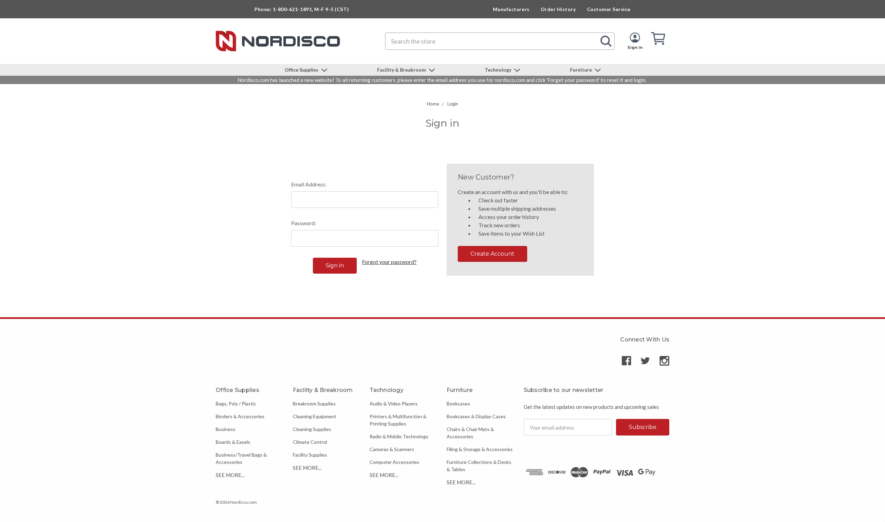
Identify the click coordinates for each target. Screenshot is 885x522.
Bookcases (458, 403)
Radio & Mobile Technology (399, 436)
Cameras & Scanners (392, 449)
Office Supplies (302, 70)
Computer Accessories (394, 462)
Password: (303, 223)
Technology (498, 70)
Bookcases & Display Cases (476, 416)
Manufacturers (511, 9)
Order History (558, 9)
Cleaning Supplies (312, 429)
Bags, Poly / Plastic (236, 403)
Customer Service (609, 9)
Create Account (492, 253)
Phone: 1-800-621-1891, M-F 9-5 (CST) (301, 9)
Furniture (581, 70)
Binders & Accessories (240, 416)
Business (225, 429)
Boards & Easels (233, 442)
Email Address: (308, 184)
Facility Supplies (310, 455)
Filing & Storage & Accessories (480, 449)
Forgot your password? (389, 261)
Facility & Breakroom (402, 70)
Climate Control (310, 442)
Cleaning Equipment (314, 416)
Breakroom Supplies (314, 403)
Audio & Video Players (394, 403)
